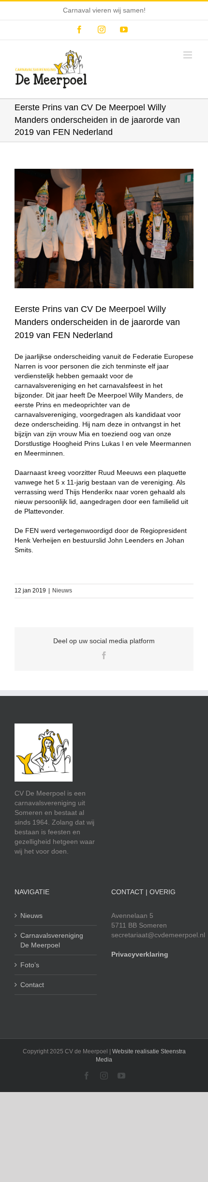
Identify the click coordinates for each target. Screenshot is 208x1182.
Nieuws (62, 590)
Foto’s (29, 965)
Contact (32, 985)
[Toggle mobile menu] (188, 55)
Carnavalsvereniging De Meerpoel (51, 940)
